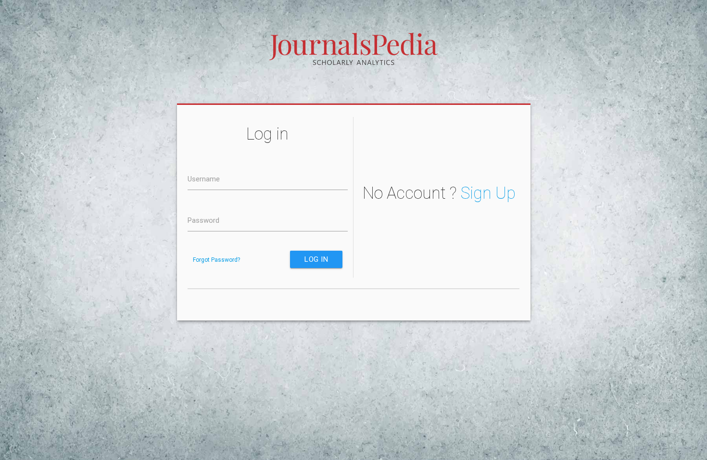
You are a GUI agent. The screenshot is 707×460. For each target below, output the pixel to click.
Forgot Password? (216, 259)
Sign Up (488, 193)
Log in (316, 259)
